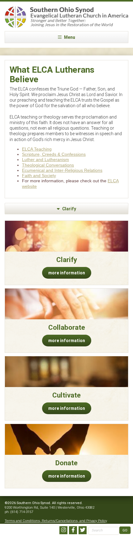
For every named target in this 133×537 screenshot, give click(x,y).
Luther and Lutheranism (45, 159)
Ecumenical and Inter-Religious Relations (62, 170)
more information (66, 273)
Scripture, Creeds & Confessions (54, 154)
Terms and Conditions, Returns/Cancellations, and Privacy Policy (56, 521)
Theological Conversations (48, 165)
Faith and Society (39, 175)
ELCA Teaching (37, 149)
